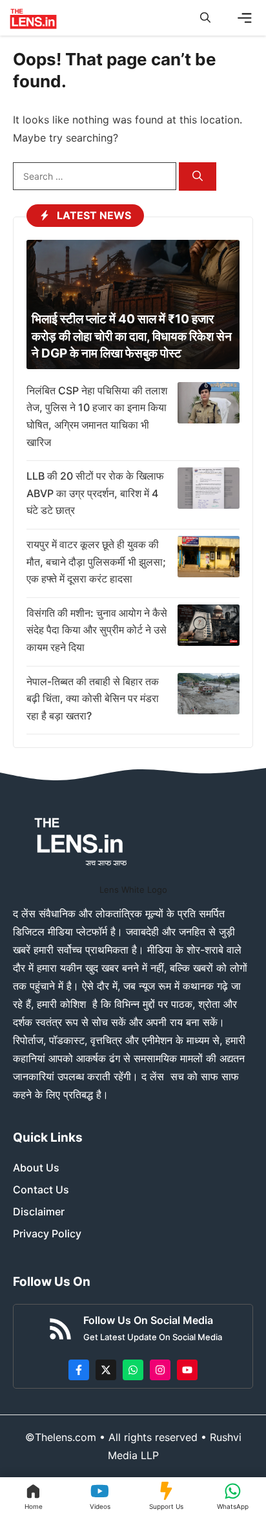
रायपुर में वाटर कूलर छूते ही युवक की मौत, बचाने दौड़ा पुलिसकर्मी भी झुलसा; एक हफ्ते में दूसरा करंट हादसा (96, 561)
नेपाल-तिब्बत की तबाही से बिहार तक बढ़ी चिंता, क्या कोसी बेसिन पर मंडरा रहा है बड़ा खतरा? (92, 698)
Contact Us (41, 1189)
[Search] (197, 176)
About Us (36, 1167)
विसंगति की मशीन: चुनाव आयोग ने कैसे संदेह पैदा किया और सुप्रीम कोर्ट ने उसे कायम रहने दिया (96, 630)
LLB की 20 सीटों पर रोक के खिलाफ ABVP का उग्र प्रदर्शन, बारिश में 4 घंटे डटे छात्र (95, 493)
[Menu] (244, 18)
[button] (205, 18)
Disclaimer (39, 1211)
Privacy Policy (47, 1233)
